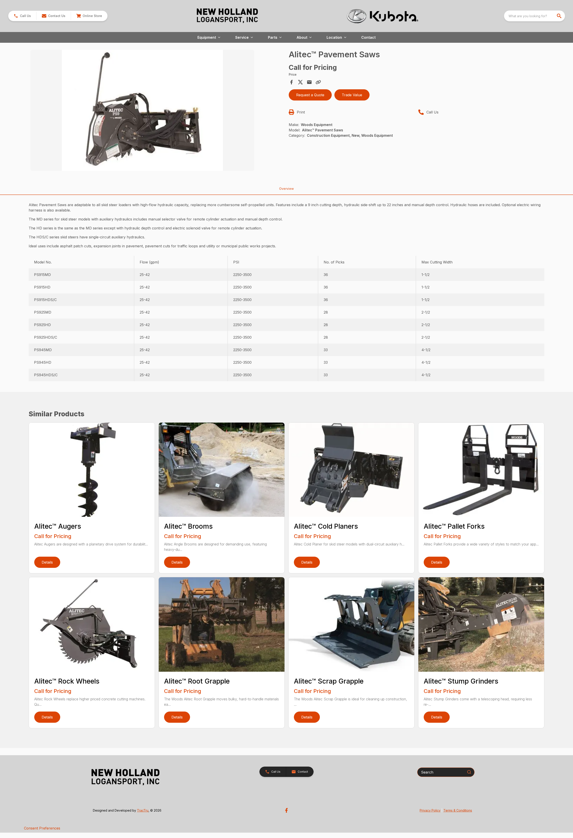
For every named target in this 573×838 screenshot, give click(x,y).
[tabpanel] (157, 111)
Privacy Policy (430, 810)
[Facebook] (286, 810)
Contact (368, 37)
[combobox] (534, 16)
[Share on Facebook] (291, 82)
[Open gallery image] (142, 110)
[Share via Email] (309, 82)
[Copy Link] (318, 82)
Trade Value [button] (352, 95)
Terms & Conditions (457, 810)
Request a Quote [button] (310, 95)
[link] (89, 16)
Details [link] (47, 562)
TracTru (142, 810)
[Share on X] (300, 82)
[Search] (469, 772)
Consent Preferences (42, 828)
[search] (559, 16)
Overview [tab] (286, 188)
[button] (22, 16)
